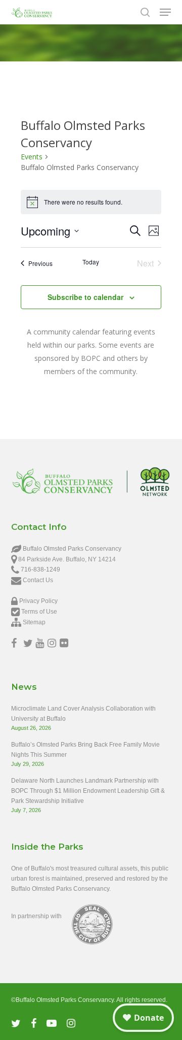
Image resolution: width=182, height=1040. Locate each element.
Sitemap (34, 622)
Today (90, 262)
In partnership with (36, 916)
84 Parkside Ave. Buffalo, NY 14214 (67, 559)
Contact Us (38, 580)
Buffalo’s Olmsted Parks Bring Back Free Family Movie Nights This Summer (85, 749)
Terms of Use (39, 611)
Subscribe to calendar (85, 297)
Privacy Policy (38, 601)
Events (31, 156)
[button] (165, 12)
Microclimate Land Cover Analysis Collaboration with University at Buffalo (83, 713)
